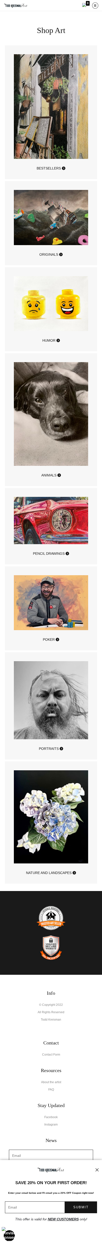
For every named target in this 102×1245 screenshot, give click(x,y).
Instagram (51, 1124)
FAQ (51, 1089)
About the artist (51, 1082)
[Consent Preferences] (9, 1235)
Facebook (51, 1117)
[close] (97, 1170)
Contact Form (51, 1054)
